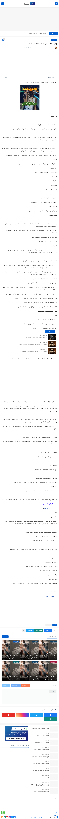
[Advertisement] (29, 19)
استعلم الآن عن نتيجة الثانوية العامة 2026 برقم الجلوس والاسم (31, 33)
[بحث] (2, 3)
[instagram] (22, 715)
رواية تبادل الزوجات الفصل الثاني (41, 749)
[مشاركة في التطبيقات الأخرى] (24, 630)
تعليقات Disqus (6, 686)
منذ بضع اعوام (42, 335)
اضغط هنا (47, 508)
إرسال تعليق (52, 692)
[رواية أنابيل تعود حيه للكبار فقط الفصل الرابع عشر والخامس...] (52, 351)
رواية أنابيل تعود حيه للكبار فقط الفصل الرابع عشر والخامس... (33, 351)
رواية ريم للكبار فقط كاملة (43, 736)
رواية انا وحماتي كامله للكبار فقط (41, 763)
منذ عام (53, 650)
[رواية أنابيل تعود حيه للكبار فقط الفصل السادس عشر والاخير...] (52, 344)
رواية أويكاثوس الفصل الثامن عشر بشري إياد (31, 656)
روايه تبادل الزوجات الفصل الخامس (41, 791)
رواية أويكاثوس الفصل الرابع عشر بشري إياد (12, 677)
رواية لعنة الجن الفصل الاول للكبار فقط (36, 338)
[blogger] (2, 817)
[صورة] (54, 729)
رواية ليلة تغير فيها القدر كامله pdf (41, 770)
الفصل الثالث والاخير (50, 596)
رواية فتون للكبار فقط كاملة (42, 777)
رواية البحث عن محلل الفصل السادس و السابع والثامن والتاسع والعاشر (40, 785)
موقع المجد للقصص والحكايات (37, 817)
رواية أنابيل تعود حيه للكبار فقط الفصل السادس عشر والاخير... (33, 345)
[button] (48, 630)
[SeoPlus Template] (57, 817)
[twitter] (36, 715)
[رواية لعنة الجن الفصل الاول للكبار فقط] (52, 337)
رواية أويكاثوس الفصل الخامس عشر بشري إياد (31, 677)
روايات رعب (54, 40)
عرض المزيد (5, 636)
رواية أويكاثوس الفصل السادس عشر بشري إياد (49, 677)
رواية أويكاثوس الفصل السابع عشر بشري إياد (12, 656)
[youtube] (8, 715)
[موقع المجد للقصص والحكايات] (29, 3)
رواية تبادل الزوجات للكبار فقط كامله (40, 729)
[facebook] (50, 715)
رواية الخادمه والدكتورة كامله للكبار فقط (40, 757)
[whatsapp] (50, 719)
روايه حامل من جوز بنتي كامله (42, 742)
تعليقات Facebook (15, 686)
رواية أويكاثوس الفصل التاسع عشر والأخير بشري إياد (49, 655)
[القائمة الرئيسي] (56, 3)
